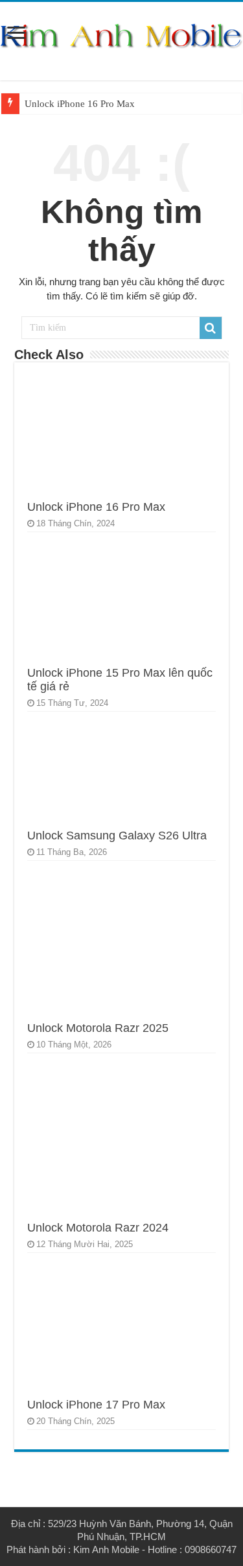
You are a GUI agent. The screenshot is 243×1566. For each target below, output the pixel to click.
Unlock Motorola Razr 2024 (97, 1227)
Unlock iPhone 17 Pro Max (96, 1404)
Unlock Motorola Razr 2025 (97, 1028)
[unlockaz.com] (121, 36)
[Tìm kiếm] (211, 328)
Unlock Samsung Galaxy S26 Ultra (117, 835)
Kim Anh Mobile (106, 1549)
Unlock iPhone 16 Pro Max (80, 104)
